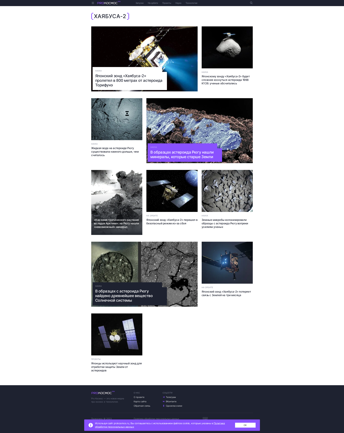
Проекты (166, 3)
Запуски (140, 3)
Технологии (191, 3)
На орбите (153, 3)
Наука (178, 3)
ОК (245, 425)
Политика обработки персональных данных (156, 418)
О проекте (139, 397)
